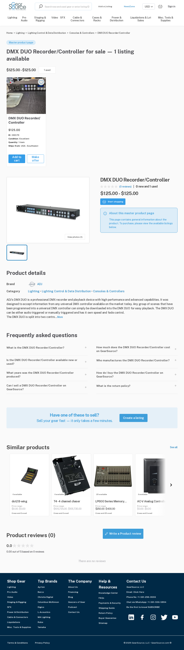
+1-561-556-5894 (157, 602)
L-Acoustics (44, 612)
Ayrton (41, 587)
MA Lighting (44, 617)
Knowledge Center (108, 593)
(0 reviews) (125, 186)
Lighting (20, 33)
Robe (40, 622)
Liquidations (13, 622)
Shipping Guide (107, 608)
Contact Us (74, 612)
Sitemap (103, 623)
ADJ (39, 284)
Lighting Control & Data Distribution (47, 33)
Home (9, 33)
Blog (70, 597)
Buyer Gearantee (107, 618)
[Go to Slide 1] (16, 253)
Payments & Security (110, 603)
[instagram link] (155, 617)
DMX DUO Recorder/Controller (114, 33)
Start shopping (115, 201)
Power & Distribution (18, 612)
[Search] (40, 6)
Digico (41, 607)
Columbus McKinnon (48, 602)
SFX (9, 607)
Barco (41, 592)
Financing (73, 592)
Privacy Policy (42, 643)
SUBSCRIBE (154, 607)
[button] (48, 210)
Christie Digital (45, 597)
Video (10, 597)
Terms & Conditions (17, 643)
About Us (73, 587)
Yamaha (42, 627)
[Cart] (160, 7)
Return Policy (106, 613)
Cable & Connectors (17, 617)
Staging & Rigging (16, 602)
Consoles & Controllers (81, 33)
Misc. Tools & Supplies (19, 627)
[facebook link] (144, 617)
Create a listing (133, 418)
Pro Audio (12, 592)
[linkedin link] (133, 617)
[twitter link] (166, 617)
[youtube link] (177, 617)
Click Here (138, 592)
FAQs (101, 598)
